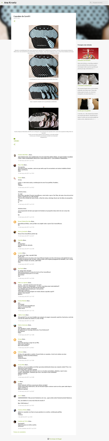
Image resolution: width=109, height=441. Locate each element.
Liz (19, 381)
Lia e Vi (20, 395)
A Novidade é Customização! (85, 85)
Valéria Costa (21, 315)
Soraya (20, 339)
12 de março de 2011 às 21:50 (26, 227)
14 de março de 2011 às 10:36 (26, 360)
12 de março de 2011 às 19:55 (26, 173)
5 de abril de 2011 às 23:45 (25, 417)
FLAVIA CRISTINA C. (23, 154)
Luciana (20, 253)
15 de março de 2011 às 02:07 (26, 391)
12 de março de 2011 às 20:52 (26, 187)
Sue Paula (20, 268)
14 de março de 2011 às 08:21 (26, 347)
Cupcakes (16, 140)
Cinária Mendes (22, 300)
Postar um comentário (20, 432)
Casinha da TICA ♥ (23, 421)
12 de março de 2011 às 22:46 (26, 248)
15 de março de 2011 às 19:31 (26, 405)
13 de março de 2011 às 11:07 (26, 296)
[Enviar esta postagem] (14, 139)
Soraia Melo (21, 364)
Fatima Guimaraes (23, 325)
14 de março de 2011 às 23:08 (26, 377)
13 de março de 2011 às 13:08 (26, 320)
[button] (14, 21)
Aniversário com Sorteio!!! (84, 60)
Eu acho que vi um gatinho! (84, 110)
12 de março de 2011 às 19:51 (26, 160)
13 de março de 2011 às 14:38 (26, 334)
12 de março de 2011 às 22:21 (26, 236)
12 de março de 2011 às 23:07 (26, 264)
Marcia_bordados (23, 231)
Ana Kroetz (10, 2)
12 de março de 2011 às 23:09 (26, 278)
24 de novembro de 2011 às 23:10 (27, 428)
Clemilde (20, 240)
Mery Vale (20, 165)
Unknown (20, 352)
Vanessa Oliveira (22, 409)
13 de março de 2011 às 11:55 (26, 310)
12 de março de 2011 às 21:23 (26, 204)
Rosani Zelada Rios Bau (24, 221)
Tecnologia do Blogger (55, 439)
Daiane (20, 177)
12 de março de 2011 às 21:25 (26, 217)
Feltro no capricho (23, 282)
